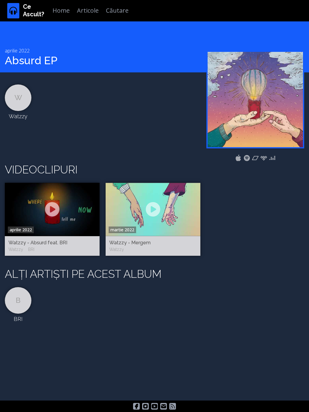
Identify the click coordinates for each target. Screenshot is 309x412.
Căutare (117, 10)
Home (61, 10)
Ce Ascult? (33, 10)
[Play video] (52, 209)
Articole (88, 10)
